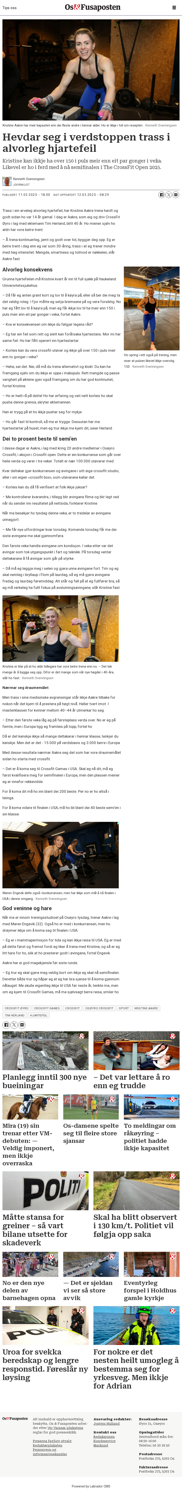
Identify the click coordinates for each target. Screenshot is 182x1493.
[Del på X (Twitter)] (168, 194)
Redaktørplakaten (47, 1445)
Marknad (100, 1445)
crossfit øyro (17, 1008)
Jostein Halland (106, 1423)
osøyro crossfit (99, 1008)
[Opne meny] (174, 7)
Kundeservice (104, 1441)
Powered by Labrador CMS (91, 1486)
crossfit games (47, 1008)
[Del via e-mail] (175, 194)
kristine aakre (146, 1008)
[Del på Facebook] (161, 194)
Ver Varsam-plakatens (65, 1428)
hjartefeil (38, 1015)
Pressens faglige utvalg (52, 1441)
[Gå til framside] (93, 8)
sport (124, 1008)
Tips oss (9, 8)
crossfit (72, 1008)
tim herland (15, 1015)
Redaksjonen (104, 1437)
